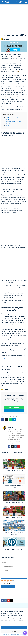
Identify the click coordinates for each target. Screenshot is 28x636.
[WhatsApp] (10, 419)
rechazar (14, 631)
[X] (6, 419)
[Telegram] (14, 419)
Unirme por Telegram (14, 411)
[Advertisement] (14, 19)
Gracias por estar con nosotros (14, 126)
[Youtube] (8, 600)
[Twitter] (12, 446)
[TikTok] (11, 600)
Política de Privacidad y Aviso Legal (12, 634)
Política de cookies (5, 634)
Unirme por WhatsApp (14, 407)
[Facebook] (2, 419)
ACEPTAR (14, 627)
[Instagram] (15, 446)
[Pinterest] (18, 446)
